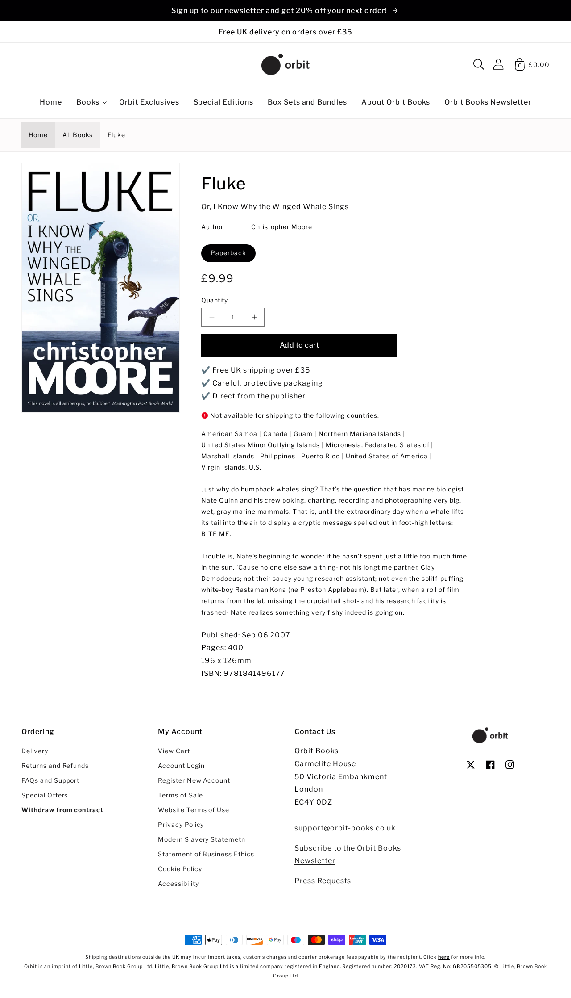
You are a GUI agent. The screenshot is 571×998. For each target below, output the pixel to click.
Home (38, 134)
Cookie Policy (180, 868)
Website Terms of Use (193, 809)
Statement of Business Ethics (206, 854)
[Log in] (498, 64)
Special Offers (44, 795)
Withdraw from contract (62, 809)
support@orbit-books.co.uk (345, 828)
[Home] (285, 64)
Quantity (214, 300)
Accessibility (178, 883)
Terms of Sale (180, 795)
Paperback (228, 252)
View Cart (174, 751)
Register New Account (194, 780)
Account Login (181, 765)
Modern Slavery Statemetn (201, 839)
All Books (77, 134)
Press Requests (322, 880)
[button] (479, 64)
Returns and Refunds (55, 765)
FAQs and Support (50, 780)
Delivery (34, 751)
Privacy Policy (181, 824)
